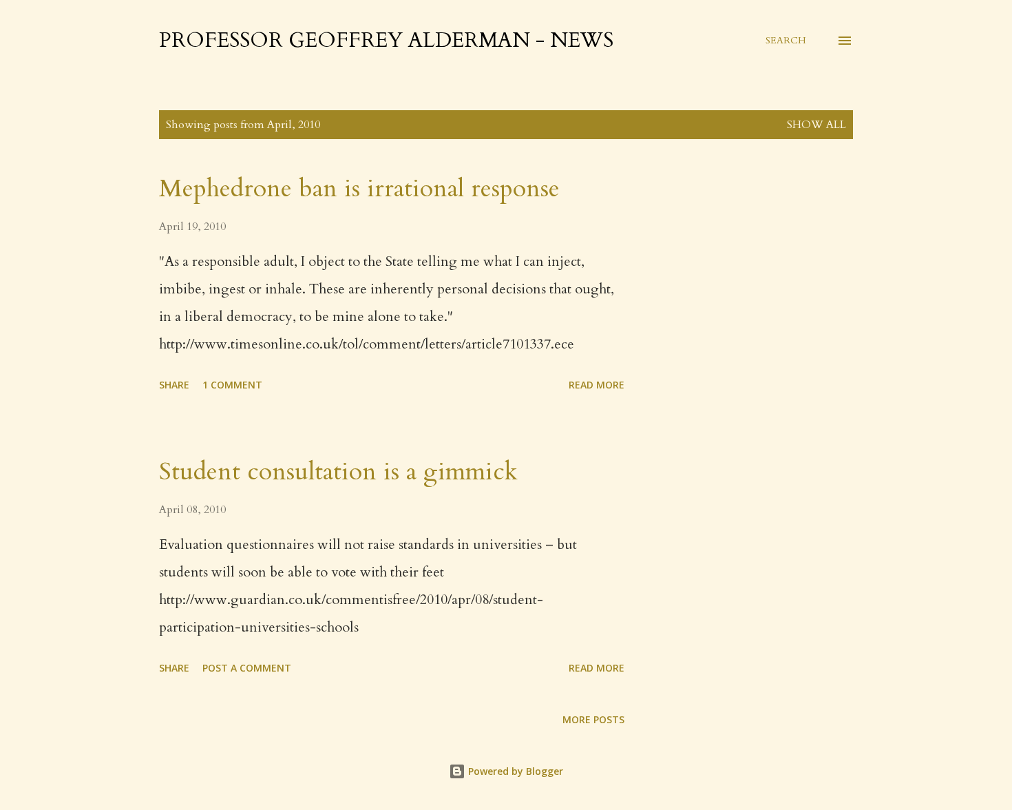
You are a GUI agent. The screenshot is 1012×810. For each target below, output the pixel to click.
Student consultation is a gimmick (338, 471)
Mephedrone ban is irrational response (359, 188)
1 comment (232, 384)
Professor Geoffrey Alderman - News (386, 40)
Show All (816, 124)
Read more (596, 384)
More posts (593, 719)
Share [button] (174, 384)
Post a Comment (246, 667)
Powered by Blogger (514, 771)
